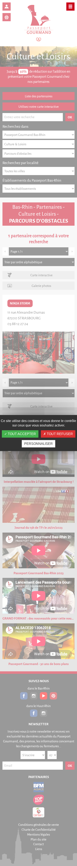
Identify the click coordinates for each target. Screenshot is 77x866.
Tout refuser (59, 433)
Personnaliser (38, 443)
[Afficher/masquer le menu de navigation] (70, 6)
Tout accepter (21, 433)
